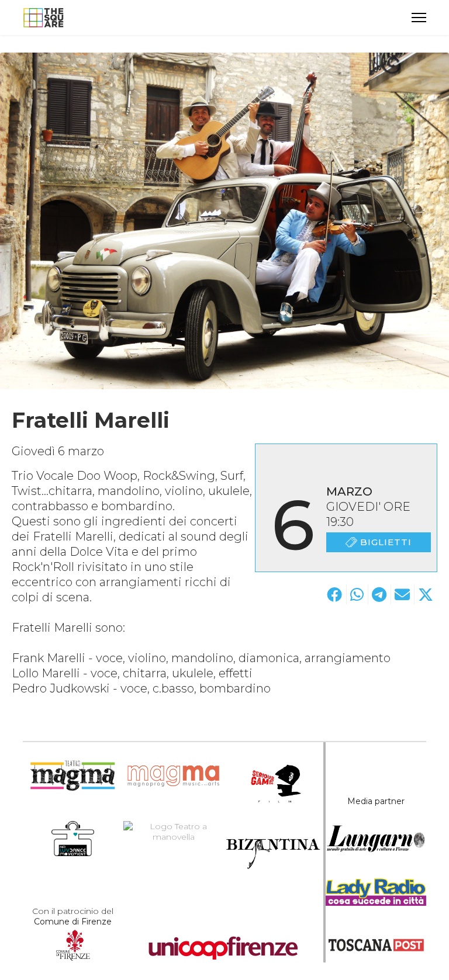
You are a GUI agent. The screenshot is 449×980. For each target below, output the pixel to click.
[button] (334, 594)
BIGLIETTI (386, 542)
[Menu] (419, 17)
